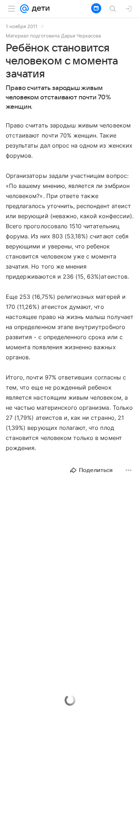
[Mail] (24, 8)
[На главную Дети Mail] (39, 8)
